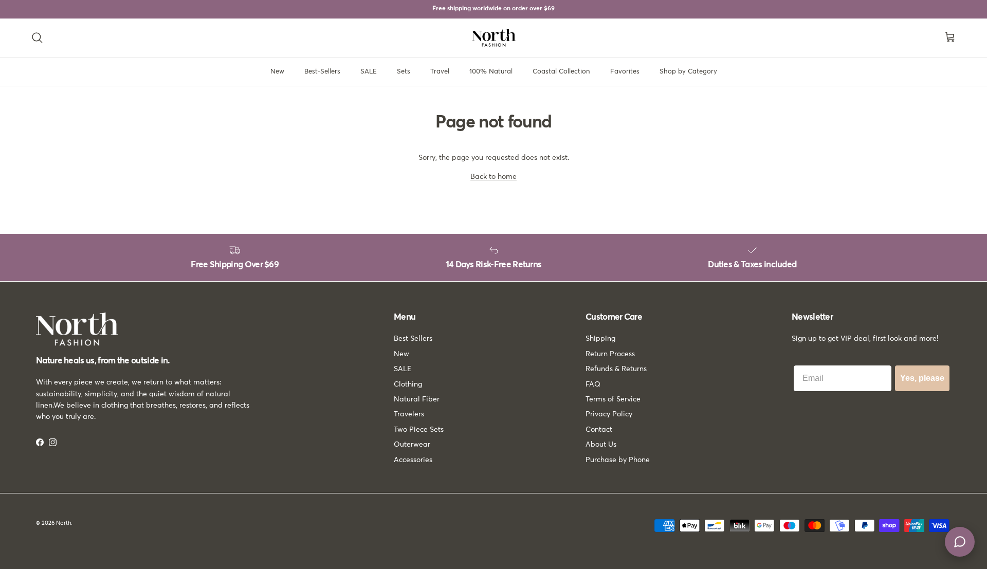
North (63, 523)
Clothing (408, 384)
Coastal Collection (561, 71)
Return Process (610, 354)
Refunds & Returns (616, 369)
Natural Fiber (417, 399)
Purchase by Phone (618, 460)
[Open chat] (960, 542)
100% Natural (491, 71)
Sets (403, 71)
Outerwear (412, 444)
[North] (494, 38)
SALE (368, 71)
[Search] (37, 37)
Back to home (493, 176)
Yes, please (922, 378)
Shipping (600, 338)
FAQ (593, 384)
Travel (439, 71)
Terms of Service (613, 399)
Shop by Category (688, 71)
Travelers (409, 414)
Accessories (413, 460)
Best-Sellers (322, 71)
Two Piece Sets (419, 429)
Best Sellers (413, 338)
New (277, 71)
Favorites (624, 71)
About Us (601, 444)
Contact (599, 429)
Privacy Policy (609, 414)
